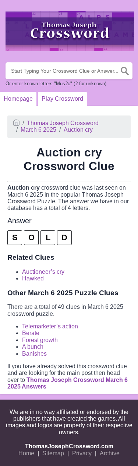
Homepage (18, 99)
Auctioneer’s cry (43, 272)
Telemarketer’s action (50, 326)
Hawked (33, 278)
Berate (30, 333)
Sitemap (53, 453)
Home (26, 453)
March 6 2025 (38, 130)
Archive (110, 453)
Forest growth (40, 340)
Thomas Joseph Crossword (63, 123)
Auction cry (78, 130)
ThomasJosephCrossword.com (69, 446)
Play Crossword (62, 99)
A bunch (32, 347)
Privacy (82, 453)
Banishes (34, 354)
